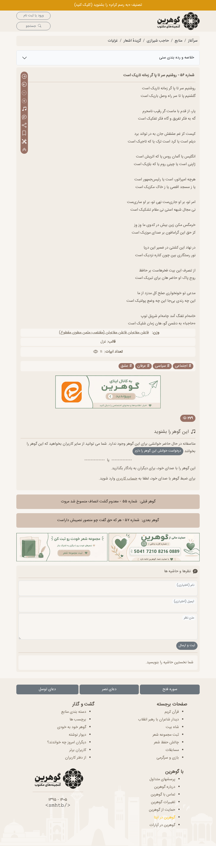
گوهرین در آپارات (162, 825)
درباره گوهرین (164, 787)
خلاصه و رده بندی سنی (176, 58)
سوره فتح (170, 689)
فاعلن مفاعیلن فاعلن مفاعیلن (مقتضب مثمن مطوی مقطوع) (104, 332)
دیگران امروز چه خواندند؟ (66, 742)
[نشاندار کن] (24, 134)
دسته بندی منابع (73, 712)
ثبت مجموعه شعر (166, 735)
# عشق (126, 366)
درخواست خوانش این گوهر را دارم (158, 451)
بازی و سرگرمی (167, 758)
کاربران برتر (77, 750)
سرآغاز (193, 41)
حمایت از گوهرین (162, 810)
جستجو (31, 26)
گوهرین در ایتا (164, 817)
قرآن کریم (172, 712)
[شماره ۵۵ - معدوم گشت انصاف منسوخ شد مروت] (24, 77)
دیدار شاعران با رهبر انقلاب (158, 719)
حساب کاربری (126, 479)
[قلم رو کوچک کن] (24, 93)
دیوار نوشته (77, 735)
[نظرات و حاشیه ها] (24, 117)
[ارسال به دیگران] (24, 125)
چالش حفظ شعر (166, 742)
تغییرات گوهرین (163, 802)
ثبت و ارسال (187, 645)
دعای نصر (109, 689)
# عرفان (143, 366)
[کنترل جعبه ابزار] (24, 150)
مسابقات (172, 750)
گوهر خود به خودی (71, 727)
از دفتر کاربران (75, 758)
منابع (178, 41)
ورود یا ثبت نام (33, 15)
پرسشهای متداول (162, 779)
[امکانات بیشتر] (24, 142)
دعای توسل (47, 689)
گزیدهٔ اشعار (132, 41)
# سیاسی (162, 366)
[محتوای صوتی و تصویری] (24, 109)
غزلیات (113, 41)
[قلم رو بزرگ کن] (24, 101)
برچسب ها (78, 719)
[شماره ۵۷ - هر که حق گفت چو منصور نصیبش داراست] (24, 85)
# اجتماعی (183, 366)
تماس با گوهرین (163, 794)
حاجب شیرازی (158, 41)
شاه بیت (172, 727)
